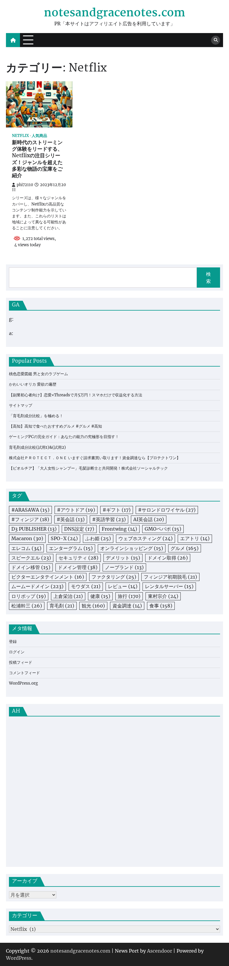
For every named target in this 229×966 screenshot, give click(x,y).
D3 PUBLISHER (34, 529)
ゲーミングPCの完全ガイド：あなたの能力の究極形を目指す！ (64, 436)
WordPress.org (23, 683)
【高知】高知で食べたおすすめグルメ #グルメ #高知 (55, 426)
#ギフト (117, 510)
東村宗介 (163, 596)
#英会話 (71, 519)
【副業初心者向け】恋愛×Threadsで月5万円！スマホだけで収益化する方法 (75, 395)
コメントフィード (24, 672)
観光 (93, 606)
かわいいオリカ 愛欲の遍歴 (32, 384)
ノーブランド (124, 567)
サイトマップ (20, 405)
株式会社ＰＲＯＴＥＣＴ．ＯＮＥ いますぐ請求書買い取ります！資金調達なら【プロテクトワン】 (94, 457)
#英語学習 (109, 519)
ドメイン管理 (78, 567)
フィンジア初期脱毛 (170, 577)
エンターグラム (71, 548)
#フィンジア (30, 519)
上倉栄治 (68, 596)
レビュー (122, 586)
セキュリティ (78, 558)
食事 (160, 606)
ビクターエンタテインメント (47, 577)
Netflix (20, 135)
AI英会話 (148, 519)
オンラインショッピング (131, 548)
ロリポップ (28, 596)
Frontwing (119, 529)
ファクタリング (114, 577)
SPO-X (64, 538)
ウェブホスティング (145, 538)
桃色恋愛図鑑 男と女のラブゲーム (38, 373)
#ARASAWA (30, 510)
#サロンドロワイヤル (167, 510)
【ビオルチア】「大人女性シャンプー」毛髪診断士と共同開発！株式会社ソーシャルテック (88, 468)
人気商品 (39, 135)
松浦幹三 (26, 606)
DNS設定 (79, 529)
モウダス (85, 586)
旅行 (129, 596)
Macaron (27, 538)
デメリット (123, 558)
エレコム (26, 548)
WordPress (18, 958)
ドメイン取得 (168, 558)
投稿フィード (20, 662)
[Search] (215, 40)
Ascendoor (159, 951)
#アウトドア (76, 510)
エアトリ (195, 538)
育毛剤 (61, 606)
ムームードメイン (37, 586)
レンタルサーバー (169, 586)
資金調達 (127, 606)
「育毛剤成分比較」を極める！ (36, 415)
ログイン (16, 652)
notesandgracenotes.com (114, 13)
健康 (100, 596)
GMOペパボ (163, 529)
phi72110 (25, 185)
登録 (13, 641)
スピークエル (31, 558)
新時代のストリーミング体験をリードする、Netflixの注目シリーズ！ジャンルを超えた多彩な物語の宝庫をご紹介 (37, 160)
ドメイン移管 (30, 567)
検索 (208, 277)
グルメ (185, 548)
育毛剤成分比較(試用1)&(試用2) (37, 447)
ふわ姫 (98, 538)
